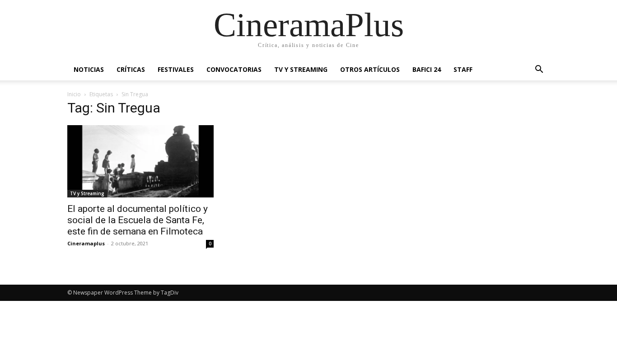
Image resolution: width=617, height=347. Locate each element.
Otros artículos (370, 69)
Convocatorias (234, 69)
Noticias (89, 69)
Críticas (131, 69)
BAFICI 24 (426, 69)
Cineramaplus (86, 243)
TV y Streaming (300, 69)
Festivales (176, 69)
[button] (539, 70)
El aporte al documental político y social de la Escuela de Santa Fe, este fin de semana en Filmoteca (137, 220)
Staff (462, 69)
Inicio (74, 94)
